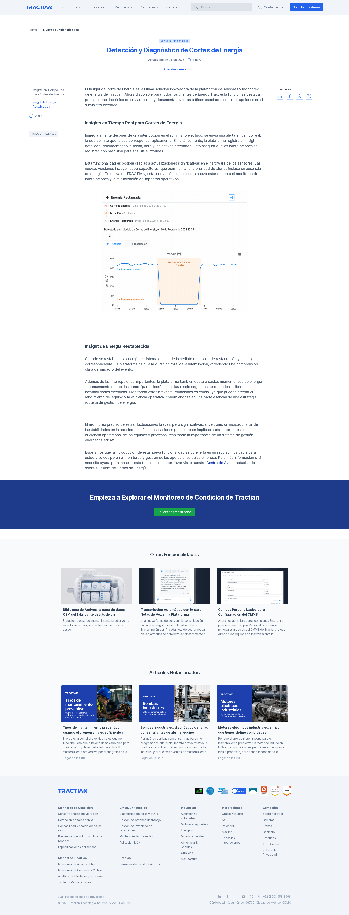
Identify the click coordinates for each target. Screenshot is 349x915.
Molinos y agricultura (194, 824)
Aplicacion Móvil (130, 842)
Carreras (268, 820)
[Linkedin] (219, 896)
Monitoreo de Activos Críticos (78, 864)
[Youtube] (243, 896)
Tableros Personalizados (74, 882)
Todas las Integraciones (231, 840)
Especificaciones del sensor (77, 847)
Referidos (269, 838)
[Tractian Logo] (39, 7)
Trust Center (271, 844)
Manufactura (189, 859)
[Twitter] (251, 896)
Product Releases (43, 133)
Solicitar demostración (175, 512)
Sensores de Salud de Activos (140, 864)
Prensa (267, 826)
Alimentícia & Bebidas (189, 845)
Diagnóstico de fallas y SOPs (139, 813)
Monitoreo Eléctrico (72, 858)
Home (33, 29)
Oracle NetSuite (232, 813)
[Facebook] (227, 896)
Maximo (227, 832)
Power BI (228, 826)
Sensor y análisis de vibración (78, 813)
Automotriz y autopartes (189, 816)
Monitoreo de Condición (75, 807)
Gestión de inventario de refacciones (136, 828)
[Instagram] (235, 896)
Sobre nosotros (273, 813)
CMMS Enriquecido (133, 807)
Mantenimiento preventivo (137, 836)
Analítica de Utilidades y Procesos (80, 876)
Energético (188, 830)
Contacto (269, 832)
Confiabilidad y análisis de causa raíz (80, 828)
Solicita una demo (306, 7)
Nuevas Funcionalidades (61, 29)
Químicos (187, 853)
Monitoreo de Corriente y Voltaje (80, 870)
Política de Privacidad (270, 852)
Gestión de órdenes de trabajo (140, 820)
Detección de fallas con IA (75, 820)
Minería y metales (192, 836)
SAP (224, 820)
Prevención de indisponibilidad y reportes (80, 839)
